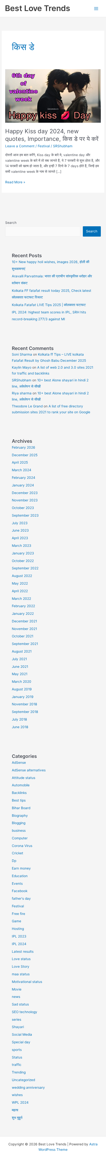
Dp (14, 861)
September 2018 (25, 712)
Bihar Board (21, 808)
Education (20, 876)
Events (17, 883)
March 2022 (21, 599)
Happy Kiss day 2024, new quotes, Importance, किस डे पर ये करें (51, 135)
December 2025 (24, 455)
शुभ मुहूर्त (17, 1118)
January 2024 (23, 485)
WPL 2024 (20, 1102)
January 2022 (23, 614)
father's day (21, 898)
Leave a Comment (20, 146)
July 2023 (20, 523)
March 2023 (21, 546)
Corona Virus (22, 846)
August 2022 (22, 576)
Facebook (19, 891)
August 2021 (22, 651)
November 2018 (24, 704)
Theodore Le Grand (27, 406)
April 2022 (20, 591)
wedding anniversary (28, 1087)
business (19, 830)
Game (16, 921)
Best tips (19, 800)
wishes (17, 1095)
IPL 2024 (19, 944)
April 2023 (20, 538)
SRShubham (21, 380)
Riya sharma (22, 393)
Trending (19, 1072)
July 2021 (19, 659)
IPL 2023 (19, 936)
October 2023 (23, 508)
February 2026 (23, 447)
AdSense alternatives (29, 770)
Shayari (18, 1027)
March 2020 (21, 682)
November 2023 (25, 500)
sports (17, 1050)
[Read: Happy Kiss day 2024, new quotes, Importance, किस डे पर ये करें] (53, 96)
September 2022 (25, 568)
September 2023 (25, 515)
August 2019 (22, 689)
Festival (44, 146)
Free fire (18, 914)
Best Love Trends (37, 8)
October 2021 (22, 636)
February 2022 (23, 606)
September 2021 (25, 644)
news (16, 997)
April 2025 (20, 462)
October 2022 (23, 561)
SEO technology (24, 1012)
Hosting (18, 929)
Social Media (22, 1034)
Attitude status (23, 778)
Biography (20, 816)
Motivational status (27, 982)
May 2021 (19, 674)
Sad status (20, 1004)
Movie (16, 989)
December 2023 (25, 493)
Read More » (15, 182)
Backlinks (19, 793)
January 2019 (23, 697)
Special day (21, 1042)
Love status (21, 959)
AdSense (19, 762)
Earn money (21, 868)
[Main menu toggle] (96, 8)
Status (17, 1057)
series (16, 1019)
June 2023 (20, 530)
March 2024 (21, 470)
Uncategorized (23, 1080)
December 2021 (24, 621)
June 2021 (20, 667)
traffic (16, 1065)
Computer (20, 838)
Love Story (20, 966)
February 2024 (23, 478)
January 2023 (23, 553)
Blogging (18, 823)
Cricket (17, 853)
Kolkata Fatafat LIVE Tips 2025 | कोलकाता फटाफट (49, 305)
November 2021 (24, 629)
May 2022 (20, 583)
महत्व (15, 1110)
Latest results (23, 951)
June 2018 (20, 727)
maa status (21, 974)
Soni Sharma (22, 354)
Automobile (21, 785)
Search (11, 223)
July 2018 (19, 719)
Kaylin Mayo (21, 367)
